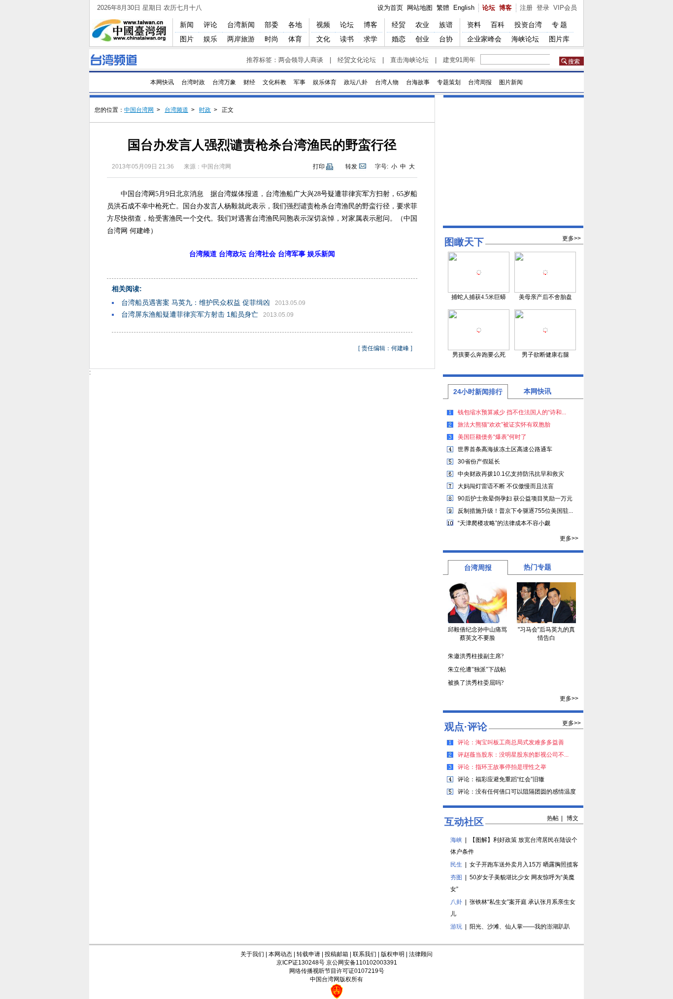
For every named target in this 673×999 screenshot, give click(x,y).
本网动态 (280, 954)
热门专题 (537, 567)
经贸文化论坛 (356, 60)
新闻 (187, 25)
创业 (422, 39)
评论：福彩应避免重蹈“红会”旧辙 (501, 779)
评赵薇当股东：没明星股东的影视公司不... (513, 754)
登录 (543, 7)
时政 (205, 109)
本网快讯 (162, 82)
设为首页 (390, 7)
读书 (347, 39)
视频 (323, 25)
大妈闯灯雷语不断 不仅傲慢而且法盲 (506, 486)
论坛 (488, 7)
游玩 (456, 926)
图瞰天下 (464, 241)
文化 (323, 39)
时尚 (271, 39)
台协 (446, 39)
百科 (498, 25)
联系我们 (364, 954)
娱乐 (210, 39)
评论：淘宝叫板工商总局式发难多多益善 (511, 742)
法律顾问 (421, 954)
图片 (187, 39)
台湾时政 (193, 82)
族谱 (446, 25)
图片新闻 (511, 82)
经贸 (398, 25)
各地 (295, 25)
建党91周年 (459, 60)
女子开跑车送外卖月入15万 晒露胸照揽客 (524, 864)
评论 (210, 25)
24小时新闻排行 (478, 392)
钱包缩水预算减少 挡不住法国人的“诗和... (512, 412)
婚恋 (398, 39)
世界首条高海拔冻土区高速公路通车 (505, 449)
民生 (456, 864)
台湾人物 (387, 82)
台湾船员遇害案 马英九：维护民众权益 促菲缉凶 (195, 302)
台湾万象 (224, 82)
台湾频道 (176, 109)
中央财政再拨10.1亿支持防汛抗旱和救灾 (511, 473)
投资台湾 (528, 25)
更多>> (571, 238)
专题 (560, 25)
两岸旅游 (241, 39)
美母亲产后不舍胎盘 (545, 297)
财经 (249, 82)
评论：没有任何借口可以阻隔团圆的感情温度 (517, 791)
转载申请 (308, 954)
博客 (505, 7)
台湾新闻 (241, 25)
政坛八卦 (356, 82)
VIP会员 (565, 7)
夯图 (456, 877)
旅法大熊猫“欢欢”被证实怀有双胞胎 (504, 424)
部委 (271, 25)
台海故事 (418, 82)
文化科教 (274, 82)
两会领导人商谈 (300, 60)
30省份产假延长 (479, 461)
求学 (370, 39)
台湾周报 (480, 82)
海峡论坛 (525, 39)
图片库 (559, 39)
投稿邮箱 (336, 954)
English (463, 7)
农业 (422, 25)
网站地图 (420, 7)
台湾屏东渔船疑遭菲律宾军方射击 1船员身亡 (189, 314)
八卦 (456, 902)
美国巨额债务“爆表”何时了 (492, 436)
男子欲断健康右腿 (545, 354)
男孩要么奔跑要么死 (478, 354)
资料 (474, 25)
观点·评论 (465, 726)
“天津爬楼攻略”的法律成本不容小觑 (504, 523)
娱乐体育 (324, 82)
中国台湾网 (139, 109)
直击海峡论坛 (409, 60)
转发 (351, 166)
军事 (299, 82)
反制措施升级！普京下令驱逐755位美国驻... (515, 510)
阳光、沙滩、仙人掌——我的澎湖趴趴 (520, 926)
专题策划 (449, 82)
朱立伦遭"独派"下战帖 (477, 669)
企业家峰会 (484, 39)
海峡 (456, 839)
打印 (319, 166)
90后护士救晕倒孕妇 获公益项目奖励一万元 (515, 498)
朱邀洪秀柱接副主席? (476, 656)
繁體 (443, 7)
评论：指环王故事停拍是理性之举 (502, 767)
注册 (526, 7)
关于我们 (252, 954)
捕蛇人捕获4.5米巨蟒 (478, 297)
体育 (295, 39)
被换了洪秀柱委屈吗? (476, 682)
